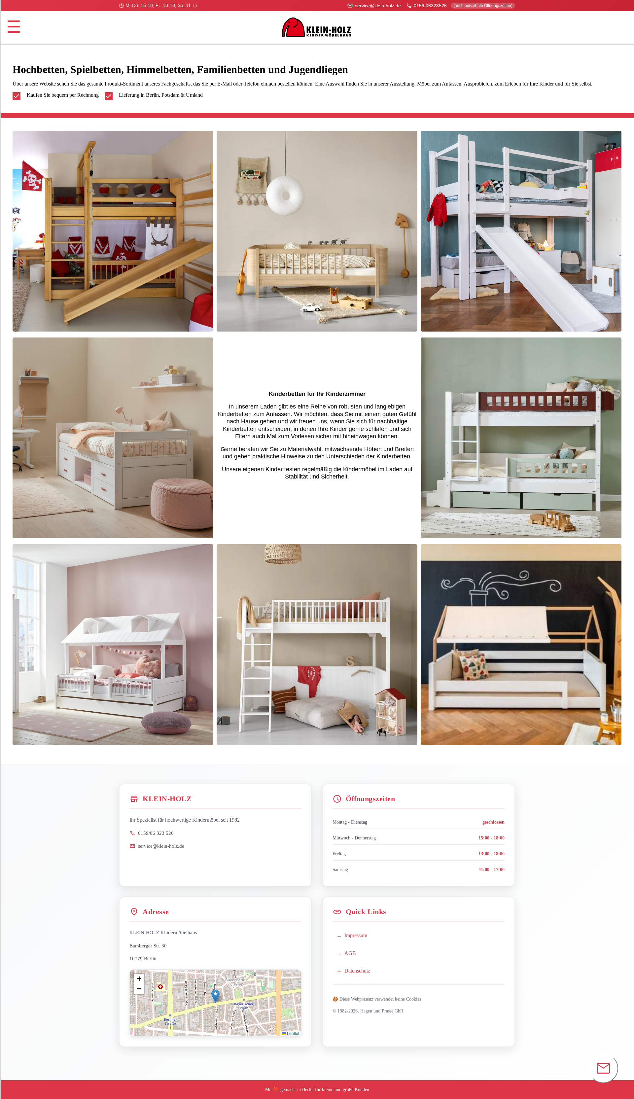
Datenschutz (357, 971)
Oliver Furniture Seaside (317, 644)
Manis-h (521, 438)
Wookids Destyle (521, 231)
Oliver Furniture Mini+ (317, 231)
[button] (215, 996)
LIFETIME (113, 644)
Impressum (355, 935)
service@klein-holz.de (374, 6)
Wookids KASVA (521, 644)
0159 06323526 (459, 6)
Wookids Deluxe (112, 231)
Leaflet (292, 1033)
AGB (350, 953)
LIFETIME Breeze (113, 438)
